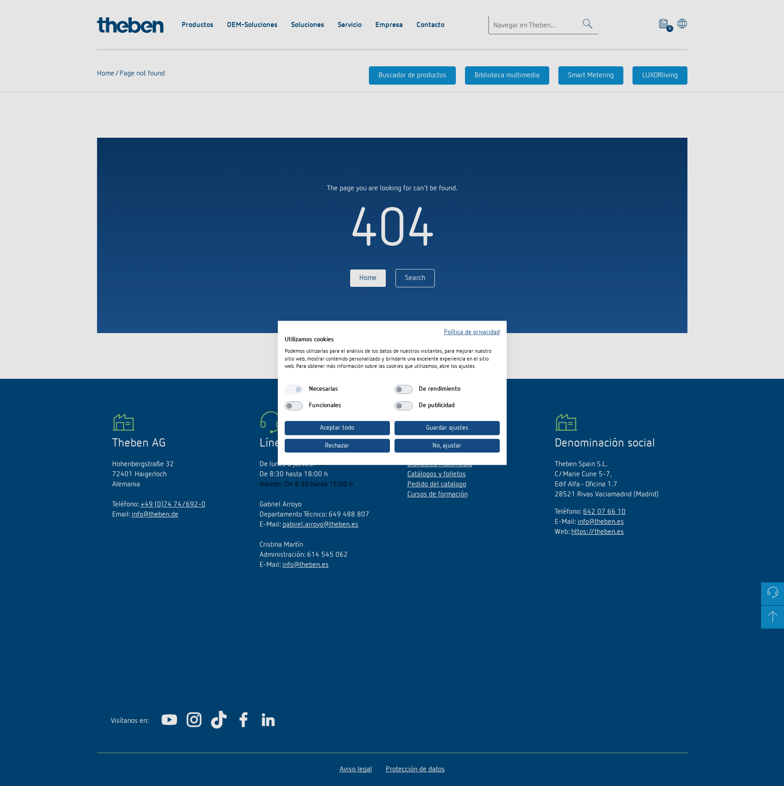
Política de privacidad (472, 332)
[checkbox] (294, 389)
